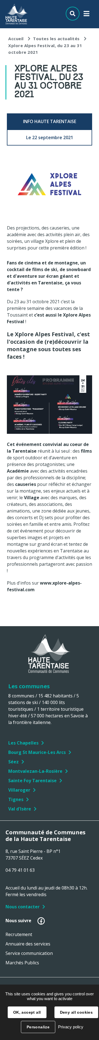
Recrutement (19, 934)
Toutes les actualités (56, 38)
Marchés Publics (22, 963)
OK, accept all (27, 1012)
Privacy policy (70, 1026)
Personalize (38, 1027)
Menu (86, 15)
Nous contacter (23, 907)
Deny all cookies (76, 1012)
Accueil (16, 38)
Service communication (29, 953)
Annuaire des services (28, 944)
